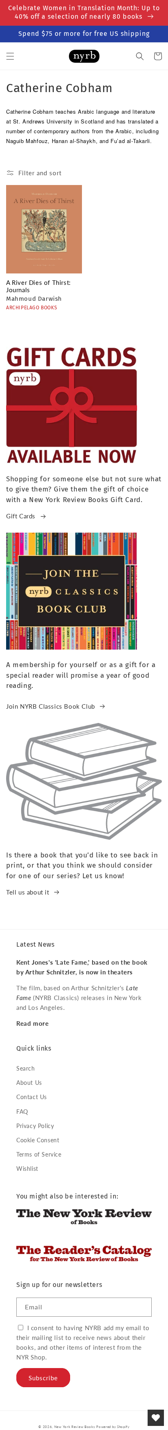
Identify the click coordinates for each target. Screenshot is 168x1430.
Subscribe (43, 1378)
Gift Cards (20, 516)
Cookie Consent (37, 1140)
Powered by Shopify (113, 1427)
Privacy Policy (35, 1125)
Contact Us (31, 1096)
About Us (29, 1082)
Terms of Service (39, 1154)
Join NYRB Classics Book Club (50, 706)
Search (25, 1068)
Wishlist (27, 1168)
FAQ (22, 1111)
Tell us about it (27, 892)
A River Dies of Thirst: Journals (38, 286)
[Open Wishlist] (156, 1418)
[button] (10, 56)
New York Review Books (74, 1427)
